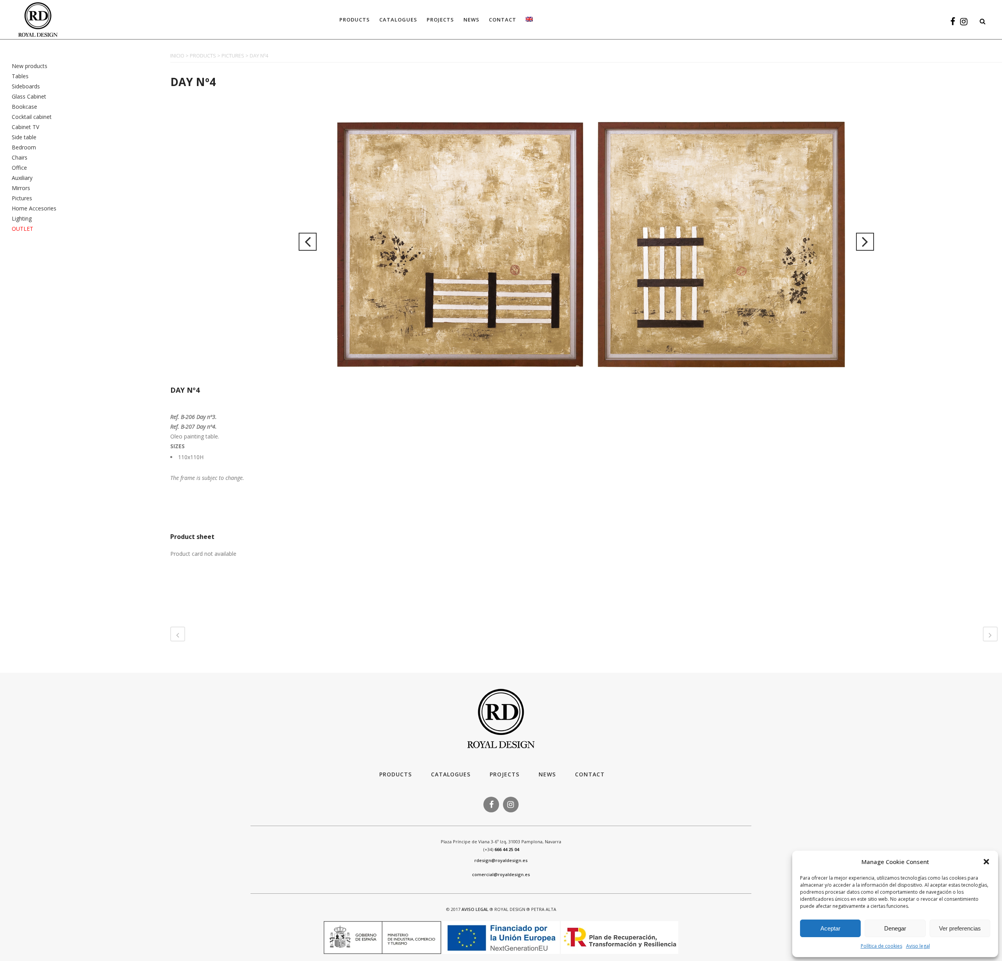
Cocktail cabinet (32, 116)
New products (29, 66)
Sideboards (26, 86)
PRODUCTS (203, 55)
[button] (986, 862)
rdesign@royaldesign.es (501, 860)
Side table (24, 137)
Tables (20, 76)
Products (395, 774)
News (547, 774)
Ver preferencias (960, 928)
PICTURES (233, 55)
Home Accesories (34, 208)
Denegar (895, 928)
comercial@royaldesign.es (501, 874)
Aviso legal (918, 946)
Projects (504, 774)
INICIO (177, 55)
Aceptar (830, 928)
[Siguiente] (865, 242)
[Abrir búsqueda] (980, 20)
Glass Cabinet (29, 96)
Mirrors (21, 188)
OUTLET (22, 228)
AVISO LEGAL (474, 909)
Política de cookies (881, 946)
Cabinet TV (25, 127)
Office (19, 167)
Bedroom (24, 147)
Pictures (22, 198)
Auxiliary (22, 177)
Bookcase (24, 106)
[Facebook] (952, 22)
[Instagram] (964, 22)
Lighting (22, 218)
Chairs (19, 157)
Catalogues (450, 774)
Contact (590, 774)
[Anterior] (308, 242)
